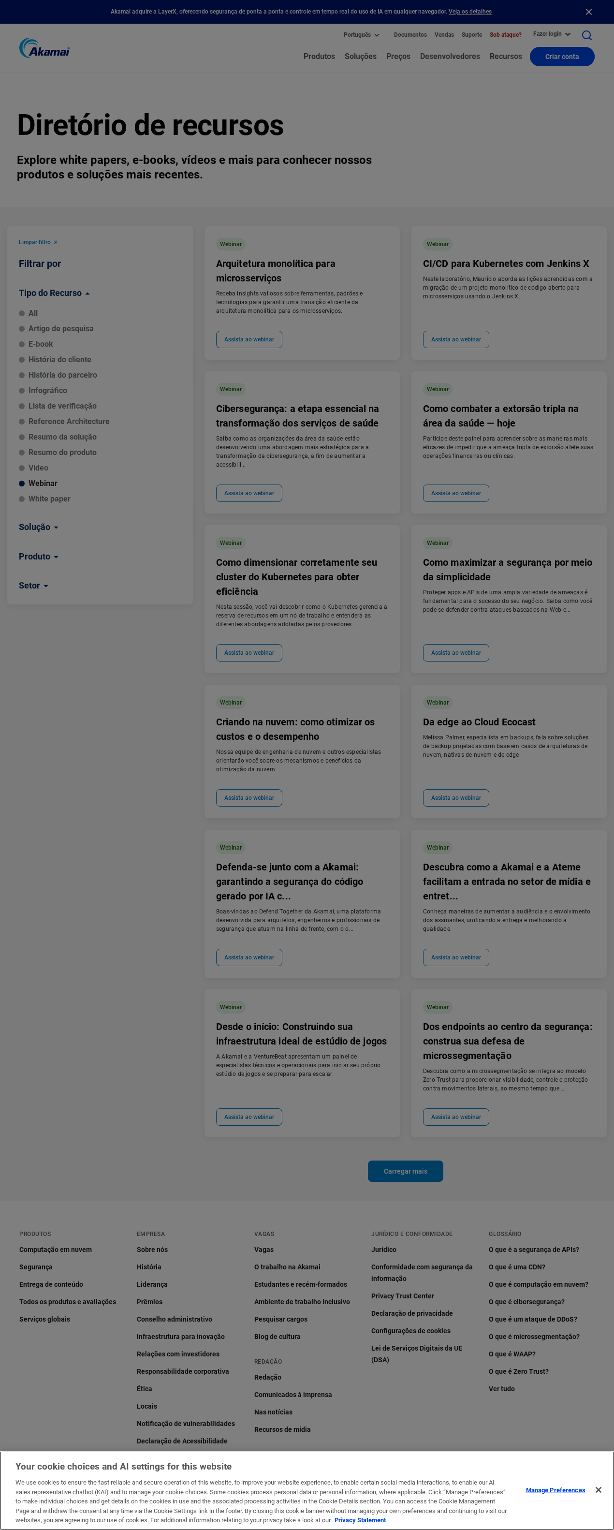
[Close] (598, 1490)
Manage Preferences (555, 1489)
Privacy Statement (360, 1520)
